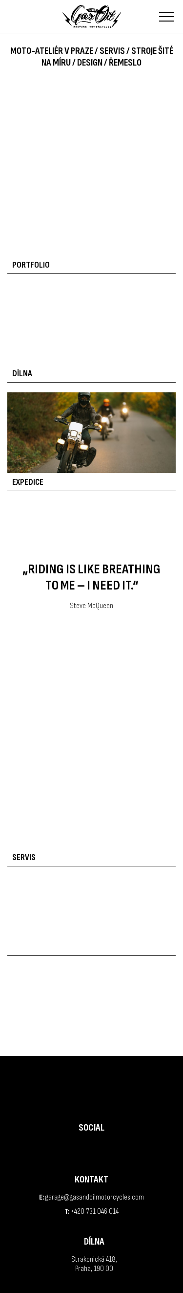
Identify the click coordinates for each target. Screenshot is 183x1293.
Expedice (27, 482)
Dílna (22, 373)
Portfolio (31, 265)
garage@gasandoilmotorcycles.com (94, 1197)
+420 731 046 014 (95, 1211)
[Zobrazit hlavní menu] (166, 16)
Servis (24, 857)
